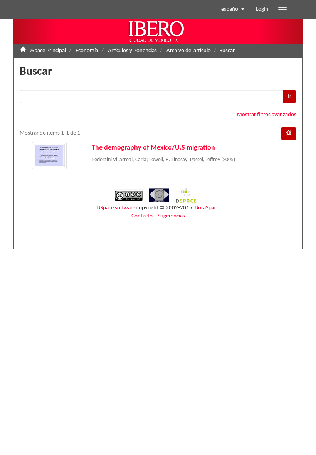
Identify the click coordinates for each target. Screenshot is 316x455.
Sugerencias (171, 216)
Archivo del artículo (188, 51)
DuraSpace (207, 208)
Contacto (142, 216)
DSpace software (116, 208)
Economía (87, 51)
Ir (289, 96)
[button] (232, 9)
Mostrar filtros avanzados (266, 115)
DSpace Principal (47, 51)
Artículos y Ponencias (132, 51)
